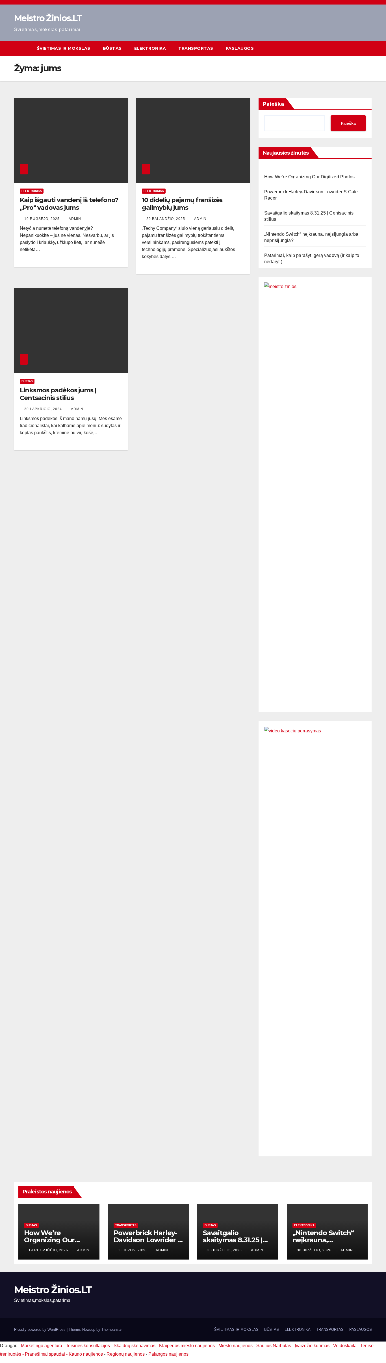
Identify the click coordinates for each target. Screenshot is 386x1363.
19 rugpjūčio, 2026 (49, 1250)
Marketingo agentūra (41, 1345)
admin (75, 219)
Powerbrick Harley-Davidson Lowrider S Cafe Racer (147, 1240)
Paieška (273, 104)
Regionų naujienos (126, 1354)
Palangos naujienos (168, 1354)
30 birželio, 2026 (225, 1250)
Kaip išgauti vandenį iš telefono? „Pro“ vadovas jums (69, 203)
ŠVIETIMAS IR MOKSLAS (63, 48)
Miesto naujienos (235, 1345)
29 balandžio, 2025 (166, 219)
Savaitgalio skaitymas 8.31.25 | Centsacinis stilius (233, 1240)
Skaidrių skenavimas (134, 1345)
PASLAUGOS (240, 48)
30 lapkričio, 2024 (43, 409)
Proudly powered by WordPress (40, 1329)
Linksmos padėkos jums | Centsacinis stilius (58, 393)
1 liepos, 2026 (133, 1250)
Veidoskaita (345, 1345)
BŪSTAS (112, 48)
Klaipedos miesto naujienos (187, 1345)
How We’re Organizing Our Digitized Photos (309, 176)
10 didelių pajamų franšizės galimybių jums (182, 203)
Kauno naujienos (86, 1354)
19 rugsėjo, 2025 (42, 219)
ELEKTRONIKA (150, 48)
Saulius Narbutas (273, 1345)
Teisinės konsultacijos (88, 1345)
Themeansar (111, 1329)
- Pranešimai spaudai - (45, 1354)
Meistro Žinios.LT (48, 18)
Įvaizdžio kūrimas (312, 1345)
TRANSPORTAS (195, 48)
